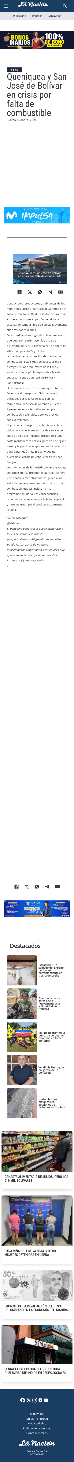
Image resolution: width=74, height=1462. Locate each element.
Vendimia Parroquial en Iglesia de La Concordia (52, 1070)
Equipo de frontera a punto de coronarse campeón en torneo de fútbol (52, 1036)
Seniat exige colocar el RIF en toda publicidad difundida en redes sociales (35, 1371)
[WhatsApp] (40, 292)
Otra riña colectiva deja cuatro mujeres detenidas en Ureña (30, 1253)
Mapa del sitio (37, 1423)
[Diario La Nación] (33, 5)
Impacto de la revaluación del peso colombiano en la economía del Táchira (36, 1308)
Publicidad (19, 15)
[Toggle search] (64, 6)
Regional (14, 69)
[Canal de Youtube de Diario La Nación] (46, 1401)
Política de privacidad (37, 1428)
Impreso (37, 15)
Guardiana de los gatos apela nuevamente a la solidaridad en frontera (49, 1003)
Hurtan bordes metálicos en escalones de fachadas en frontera (52, 1103)
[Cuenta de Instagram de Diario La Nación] (34, 1401)
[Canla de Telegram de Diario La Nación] (40, 1401)
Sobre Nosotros (37, 1433)
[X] (30, 292)
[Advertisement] (37, 159)
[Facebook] (19, 292)
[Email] (60, 292)
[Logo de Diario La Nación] (37, 1444)
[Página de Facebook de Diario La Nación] (22, 1401)
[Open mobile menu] (6, 6)
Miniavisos (54, 15)
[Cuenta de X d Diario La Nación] (28, 1401)
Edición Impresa (37, 1418)
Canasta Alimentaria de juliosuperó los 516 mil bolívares (36, 1178)
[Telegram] (50, 292)
